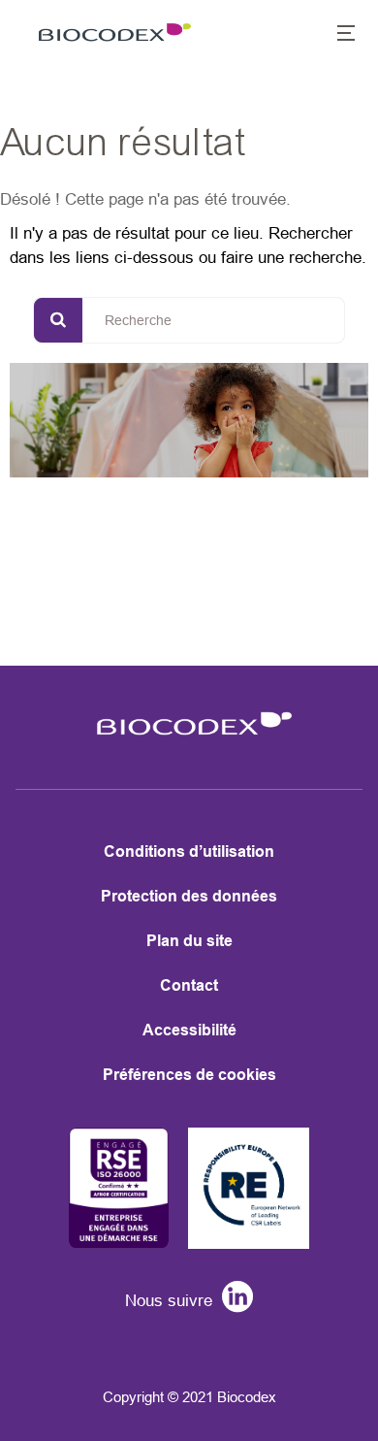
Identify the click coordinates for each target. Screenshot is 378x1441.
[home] (189, 740)
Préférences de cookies (189, 1074)
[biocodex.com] (110, 34)
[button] (335, 35)
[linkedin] (232, 1301)
